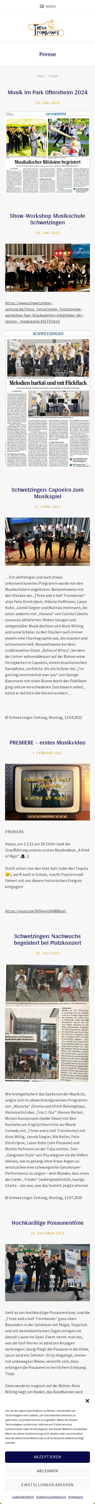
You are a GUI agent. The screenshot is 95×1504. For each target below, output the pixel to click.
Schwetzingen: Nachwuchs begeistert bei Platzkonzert (47, 939)
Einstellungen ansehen (47, 1484)
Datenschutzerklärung (51, 1497)
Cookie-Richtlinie (23, 1497)
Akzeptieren (47, 1456)
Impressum (75, 1497)
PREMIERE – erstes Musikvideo (48, 742)
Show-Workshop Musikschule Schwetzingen (47, 219)
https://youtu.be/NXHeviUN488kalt (35, 910)
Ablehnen (47, 1470)
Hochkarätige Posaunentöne (48, 1222)
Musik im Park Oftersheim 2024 (48, 92)
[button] (87, 1400)
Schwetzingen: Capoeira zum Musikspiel (47, 493)
